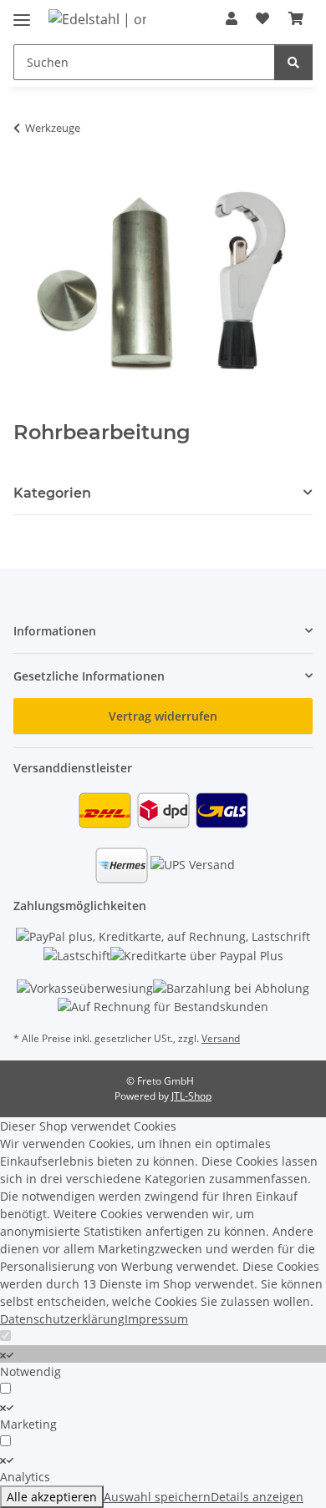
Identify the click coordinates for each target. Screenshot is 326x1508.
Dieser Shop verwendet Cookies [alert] (88, 1126)
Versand (220, 1038)
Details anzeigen (257, 1497)
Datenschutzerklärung (62, 1319)
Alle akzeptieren (52, 1497)
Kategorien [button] (52, 493)
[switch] (163, 1354)
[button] (231, 18)
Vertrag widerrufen (163, 716)
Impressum (156, 1319)
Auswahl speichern (157, 1497)
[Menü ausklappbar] (21, 13)
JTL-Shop (191, 1096)
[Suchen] (293, 62)
